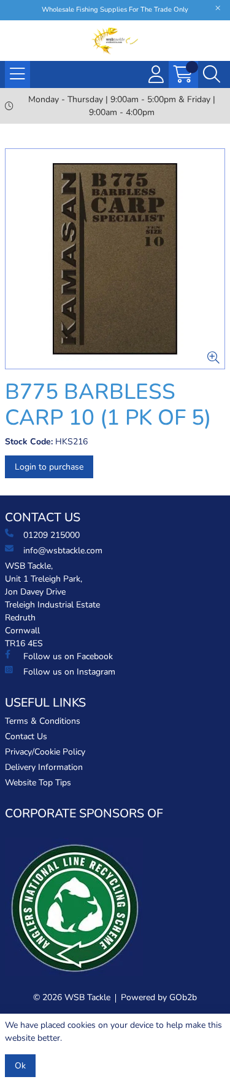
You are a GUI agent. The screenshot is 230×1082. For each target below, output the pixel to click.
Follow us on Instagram (69, 672)
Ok (20, 1066)
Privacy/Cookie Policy (45, 752)
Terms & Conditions (42, 721)
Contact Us (26, 736)
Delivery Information (44, 767)
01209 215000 (51, 535)
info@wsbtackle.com (62, 550)
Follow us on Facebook (68, 656)
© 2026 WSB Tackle (71, 997)
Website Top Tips (38, 782)
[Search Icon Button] (211, 74)
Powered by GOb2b (159, 997)
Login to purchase (49, 467)
